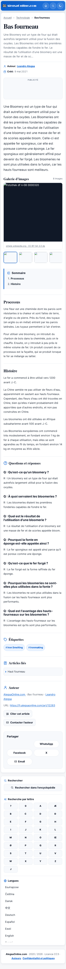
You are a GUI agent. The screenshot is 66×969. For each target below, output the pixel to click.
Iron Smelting (15, 647)
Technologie (23, 17)
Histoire (16, 284)
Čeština (9, 894)
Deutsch (10, 914)
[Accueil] (46, 6)
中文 (7, 908)
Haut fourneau (16, 671)
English (9, 935)
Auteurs (16, 958)
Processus (17, 278)
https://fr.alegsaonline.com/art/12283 (32, 705)
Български (12, 887)
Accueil (8, 17)
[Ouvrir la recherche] (53, 6)
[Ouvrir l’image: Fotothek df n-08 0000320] (33, 212)
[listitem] (10, 257)
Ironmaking (36, 647)
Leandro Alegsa (26, 66)
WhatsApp (46, 743)
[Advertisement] (33, 90)
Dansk (9, 901)
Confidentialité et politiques (39, 958)
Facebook (19, 752)
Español (10, 921)
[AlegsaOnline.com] (21, 5)
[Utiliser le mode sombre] (60, 6)
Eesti (8, 928)
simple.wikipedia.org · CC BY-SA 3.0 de (25, 246)
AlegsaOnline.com (15, 694)
